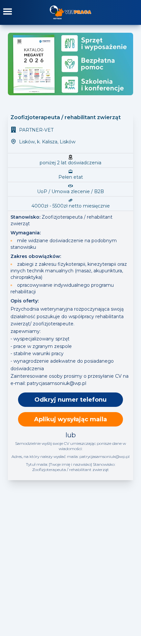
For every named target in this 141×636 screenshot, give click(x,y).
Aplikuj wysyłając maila (70, 419)
